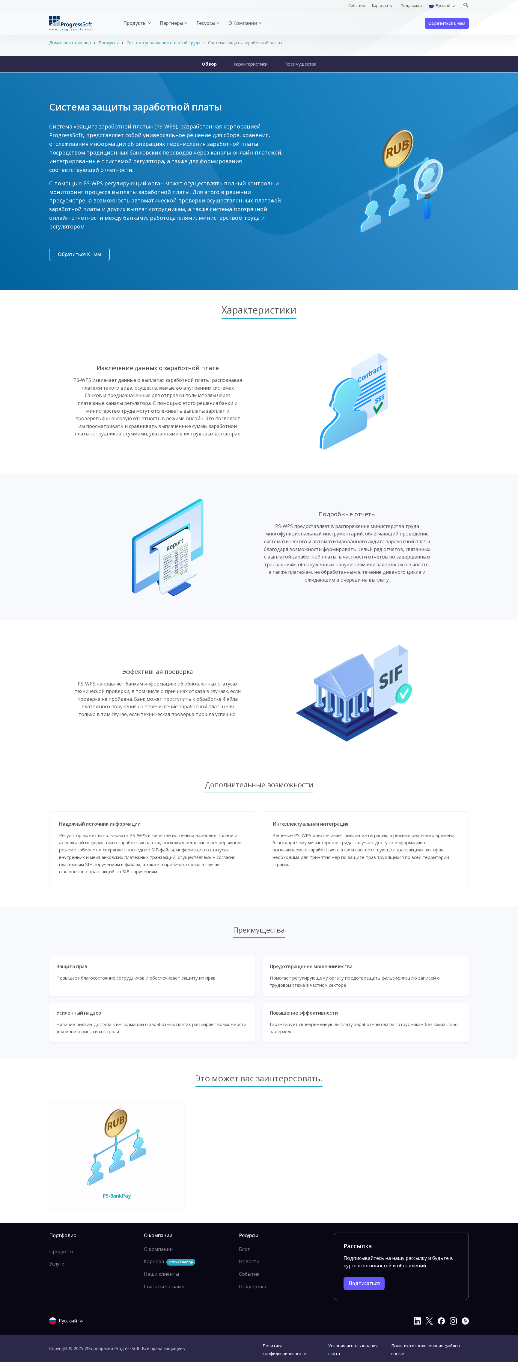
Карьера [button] (380, 5)
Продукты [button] (135, 23)
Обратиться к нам (446, 23)
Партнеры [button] (171, 23)
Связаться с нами (164, 1286)
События (356, 5)
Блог (244, 1249)
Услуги (56, 1263)
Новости (249, 1261)
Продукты (109, 43)
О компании (158, 1249)
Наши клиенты (161, 1274)
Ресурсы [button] (205, 23)
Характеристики (251, 64)
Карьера (168, 1261)
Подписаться (364, 1283)
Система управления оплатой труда (163, 43)
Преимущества (300, 64)
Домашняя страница (70, 43)
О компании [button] (242, 23)
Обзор (209, 64)
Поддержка (411, 5)
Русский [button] (443, 5)
